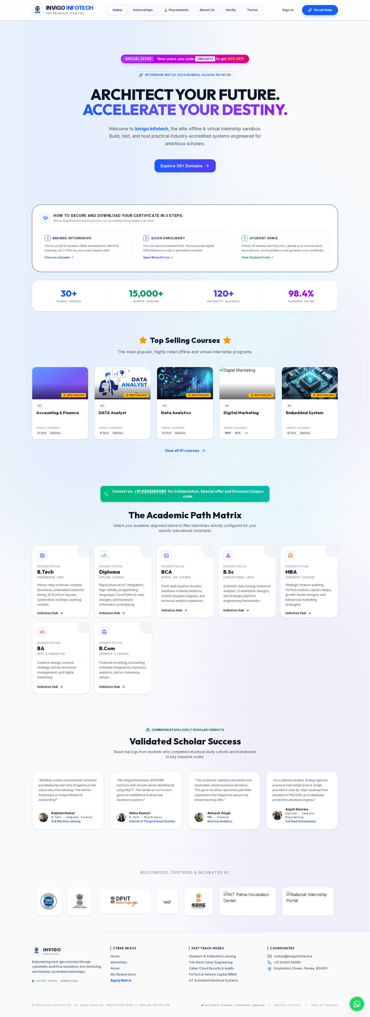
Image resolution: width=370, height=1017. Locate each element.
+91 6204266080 (150, 491)
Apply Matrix (120, 980)
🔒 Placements (176, 10)
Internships (143, 10)
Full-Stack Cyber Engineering (211, 962)
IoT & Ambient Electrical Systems (213, 980)
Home (117, 10)
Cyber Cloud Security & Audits (211, 968)
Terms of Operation (324, 1005)
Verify (231, 10)
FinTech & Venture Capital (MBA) (213, 974)
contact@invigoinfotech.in (293, 956)
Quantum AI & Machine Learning (212, 956)
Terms (252, 10)
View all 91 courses (182, 450)
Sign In (288, 10)
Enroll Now (323, 10)
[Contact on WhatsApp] (357, 1004)
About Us (207, 10)
